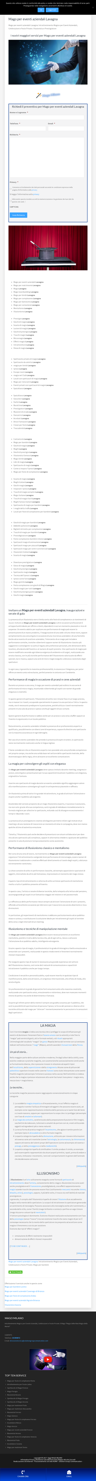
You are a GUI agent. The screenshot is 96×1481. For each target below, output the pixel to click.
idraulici (13, 1192)
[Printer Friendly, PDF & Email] (15, 1272)
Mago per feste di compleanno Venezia (21, 1437)
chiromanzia (79, 1139)
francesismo (35, 1186)
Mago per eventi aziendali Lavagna (23, 1261)
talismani (37, 1116)
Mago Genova (12, 1416)
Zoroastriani (66, 1045)
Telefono (15, 123)
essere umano (50, 1035)
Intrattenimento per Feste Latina (19, 1384)
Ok (41, 10)
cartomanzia (65, 1139)
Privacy (14, 182)
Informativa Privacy (28, 1459)
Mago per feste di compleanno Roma (21, 1381)
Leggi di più (52, 10)
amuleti (28, 1116)
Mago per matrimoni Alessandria (19, 1409)
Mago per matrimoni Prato (17, 1405)
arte (28, 1179)
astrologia (52, 1139)
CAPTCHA (14, 207)
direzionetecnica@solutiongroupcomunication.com (29, 1341)
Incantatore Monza (14, 1423)
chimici (83, 1189)
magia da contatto (25, 1119)
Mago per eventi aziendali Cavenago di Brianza (24, 1291)
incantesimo (50, 1129)
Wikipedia (81, 1166)
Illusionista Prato (13, 1440)
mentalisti (40, 1212)
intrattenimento (17, 1183)
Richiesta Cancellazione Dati (46, 1459)
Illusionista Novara (14, 1395)
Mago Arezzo (12, 1426)
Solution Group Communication (70, 1461)
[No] (93, 7)
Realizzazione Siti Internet (23, 1461)
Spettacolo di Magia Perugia (17, 1398)
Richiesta (15, 134)
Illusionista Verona (14, 1433)
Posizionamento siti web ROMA (46, 1461)
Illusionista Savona (13, 1305)
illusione (62, 1199)
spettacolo (67, 1179)
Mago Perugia (12, 1391)
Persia (79, 1045)
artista (33, 1183)
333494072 (16, 1338)
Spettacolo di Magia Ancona (17, 1402)
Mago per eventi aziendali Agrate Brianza (22, 1300)
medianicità (51, 1146)
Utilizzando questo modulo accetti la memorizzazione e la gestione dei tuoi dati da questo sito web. (43, 200)
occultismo (18, 1067)
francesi (50, 1070)
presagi (18, 1146)
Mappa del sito (63, 1459)
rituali (59, 1038)
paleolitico (14, 1070)
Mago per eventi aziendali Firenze (19, 1430)
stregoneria (52, 1067)
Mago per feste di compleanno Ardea (20, 1296)
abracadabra (34, 1133)
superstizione (34, 1067)
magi (36, 1045)
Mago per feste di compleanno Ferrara (21, 1419)
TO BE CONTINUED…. (19, 1246)
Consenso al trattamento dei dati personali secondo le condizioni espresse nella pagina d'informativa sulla (42, 188)
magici (13, 1189)
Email (51, 123)
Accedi (72, 1459)
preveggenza (33, 1146)
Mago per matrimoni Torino (17, 1447)
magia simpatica (34, 1103)
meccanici (66, 1189)
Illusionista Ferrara (14, 1412)
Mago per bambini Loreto (15, 1286)
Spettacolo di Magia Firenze (17, 1388)
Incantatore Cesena (14, 1444)
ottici (19, 1192)
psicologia (18, 1219)
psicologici (28, 1192)
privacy (34, 190)
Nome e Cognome (19, 112)
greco (44, 1041)
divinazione (48, 1136)
